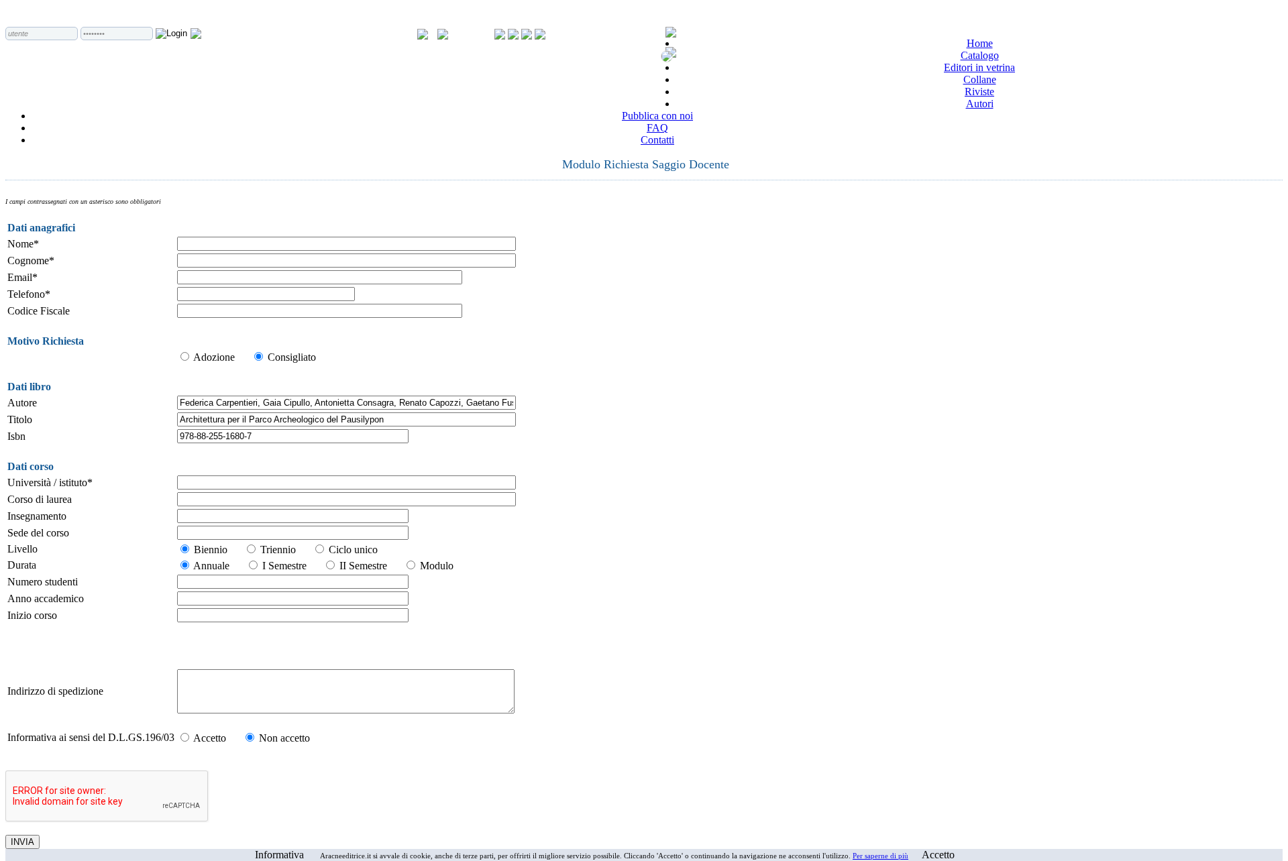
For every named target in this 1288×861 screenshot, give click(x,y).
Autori (980, 103)
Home (980, 43)
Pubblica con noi (657, 115)
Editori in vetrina (979, 67)
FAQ (657, 127)
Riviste (979, 91)
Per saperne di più (880, 856)
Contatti (657, 140)
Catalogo (980, 55)
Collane (979, 79)
